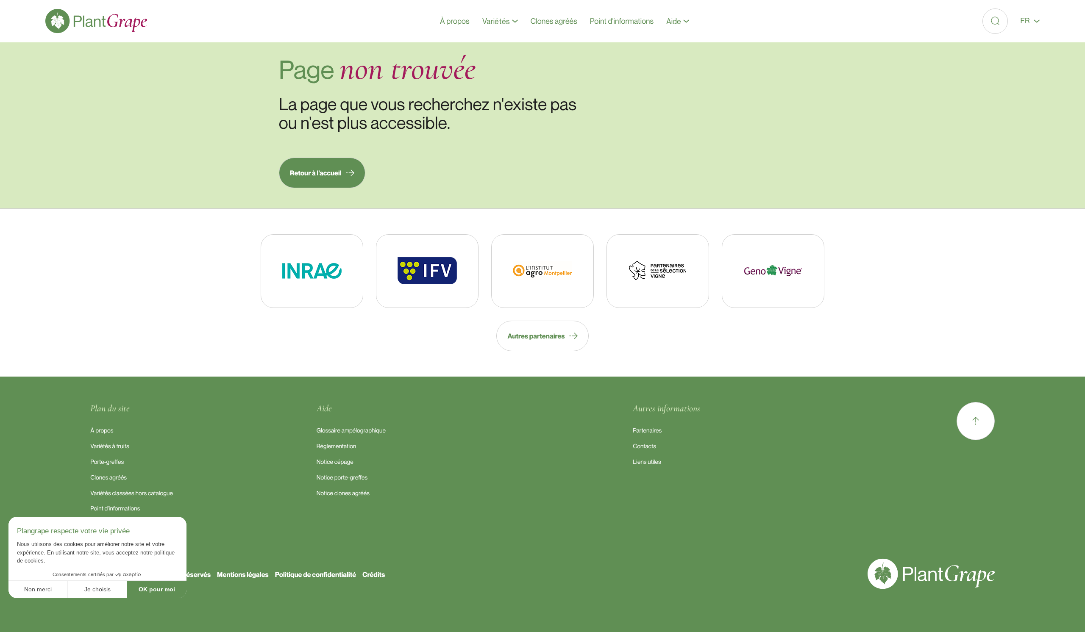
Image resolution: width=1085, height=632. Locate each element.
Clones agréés (108, 477)
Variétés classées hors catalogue (131, 493)
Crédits (373, 574)
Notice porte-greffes (342, 477)
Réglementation (336, 446)
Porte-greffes (107, 462)
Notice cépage (335, 462)
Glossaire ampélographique (351, 430)
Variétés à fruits (109, 446)
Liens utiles (647, 462)
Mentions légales (243, 574)
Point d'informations (115, 508)
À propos (101, 430)
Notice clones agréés (343, 493)
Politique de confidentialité (315, 574)
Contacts (644, 446)
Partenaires (647, 430)
